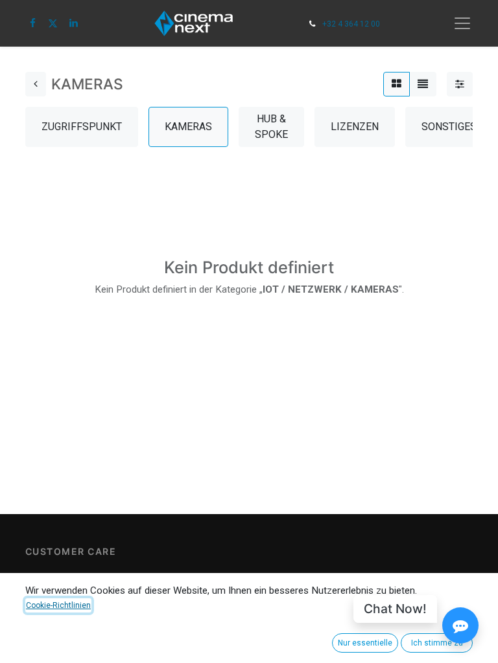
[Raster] (396, 84)
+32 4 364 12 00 (351, 23)
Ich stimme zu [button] (437, 642)
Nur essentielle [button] (365, 642)
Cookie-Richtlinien (58, 605)
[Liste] (422, 84)
